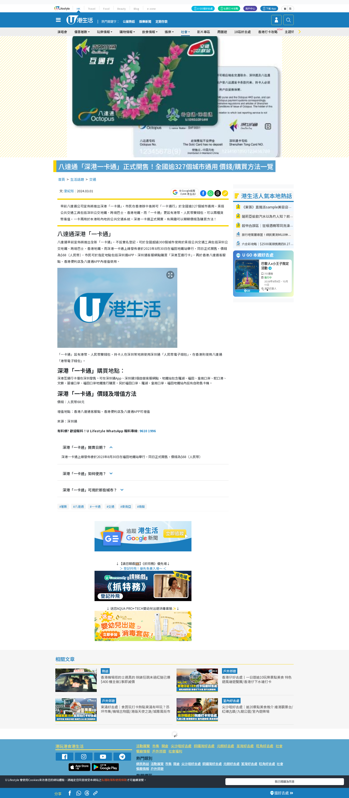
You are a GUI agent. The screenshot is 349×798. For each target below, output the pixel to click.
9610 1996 (148, 430)
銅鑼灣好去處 (204, 745)
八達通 (79, 506)
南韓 (142, 506)
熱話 (105, 671)
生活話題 (77, 179)
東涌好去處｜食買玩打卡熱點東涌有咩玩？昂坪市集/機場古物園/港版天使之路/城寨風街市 (135, 709)
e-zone (151, 9)
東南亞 (126, 506)
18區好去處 (242, 31)
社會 (279, 745)
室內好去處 (231, 700)
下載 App (271, 8)
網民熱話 (142, 763)
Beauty (121, 9)
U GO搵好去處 (205, 8)
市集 (155, 745)
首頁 (61, 179)
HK (78, 9)
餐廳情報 (143, 751)
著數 (64, 506)
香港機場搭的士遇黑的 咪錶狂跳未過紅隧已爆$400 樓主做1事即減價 (135, 679)
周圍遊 (222, 31)
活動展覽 (143, 745)
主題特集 (291, 31)
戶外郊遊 (229, 671)
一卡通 (96, 506)
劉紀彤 (69, 190)
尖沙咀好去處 (181, 745)
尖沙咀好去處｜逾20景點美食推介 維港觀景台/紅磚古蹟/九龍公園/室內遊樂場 (257, 709)
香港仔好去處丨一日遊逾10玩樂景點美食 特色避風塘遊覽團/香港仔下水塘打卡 (257, 679)
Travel (91, 9)
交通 (92, 179)
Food (106, 9)
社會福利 (175, 751)
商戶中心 (250, 8)
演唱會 (62, 31)
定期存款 (162, 21)
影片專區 (203, 31)
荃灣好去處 (245, 745)
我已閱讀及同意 (284, 781)
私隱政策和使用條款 (114, 780)
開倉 (165, 745)
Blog (136, 9)
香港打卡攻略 (268, 31)
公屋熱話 (129, 21)
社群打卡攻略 (231, 8)
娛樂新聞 (145, 21)
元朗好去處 (225, 745)
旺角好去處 (264, 745)
